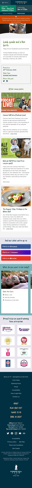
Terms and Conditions (16, 445)
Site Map (22, 442)
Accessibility (16, 390)
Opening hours (16, 383)
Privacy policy (11, 442)
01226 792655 (21, 429)
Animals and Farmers (10, 75)
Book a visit (8, 295)
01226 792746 (19, 425)
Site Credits (16, 448)
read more (13, 133)
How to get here (16, 393)
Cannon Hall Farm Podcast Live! (14, 115)
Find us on (6, 246)
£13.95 (21, 13)
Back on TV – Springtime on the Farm (16, 377)
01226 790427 (17, 423)
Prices (16, 387)
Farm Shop (16, 380)
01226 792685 (18, 427)
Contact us (16, 396)
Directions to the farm (12, 300)
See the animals (10, 297)
